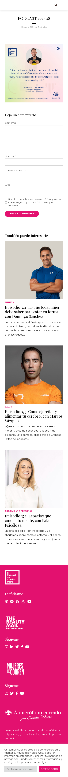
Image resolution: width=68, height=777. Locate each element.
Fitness (9, 302)
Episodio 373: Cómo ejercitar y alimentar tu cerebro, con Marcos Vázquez (34, 416)
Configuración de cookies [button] (20, 769)
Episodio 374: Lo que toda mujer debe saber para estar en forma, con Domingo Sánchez (32, 312)
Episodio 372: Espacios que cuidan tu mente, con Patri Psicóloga (28, 520)
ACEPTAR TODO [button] (49, 769)
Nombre (10, 156)
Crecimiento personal (18, 511)
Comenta (10, 122)
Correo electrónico (16, 170)
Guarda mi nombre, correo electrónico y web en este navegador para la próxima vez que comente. (35, 202)
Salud (8, 406)
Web (7, 184)
